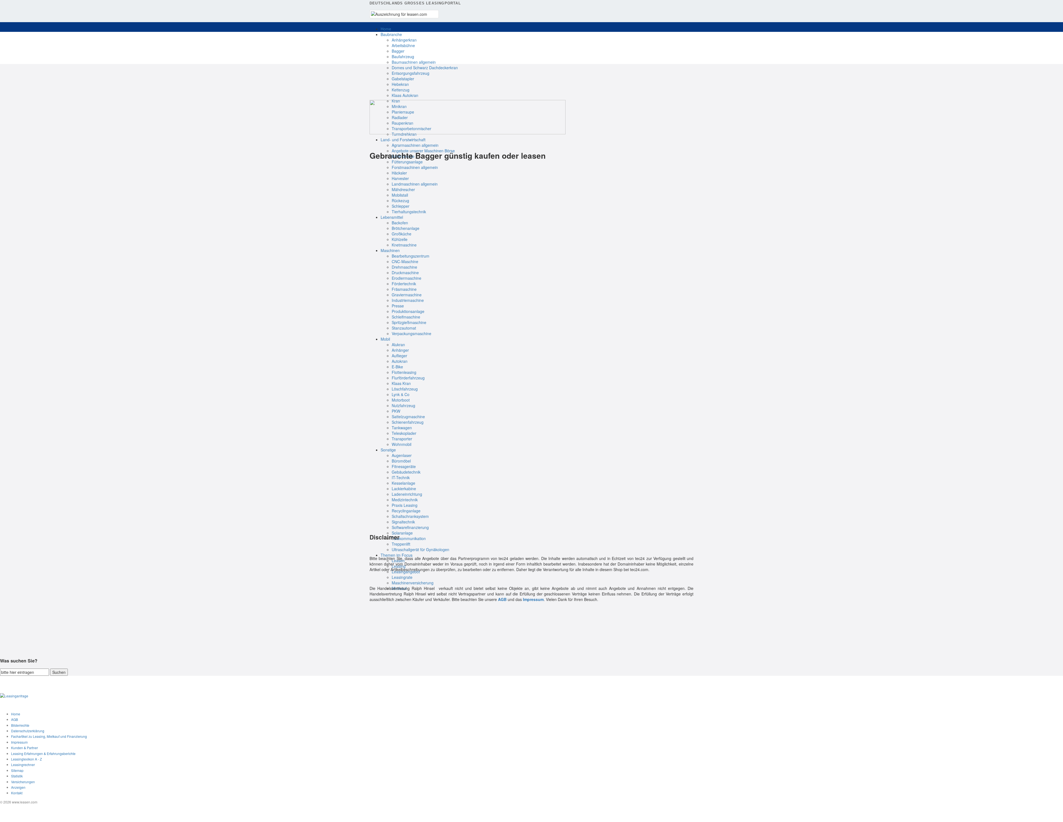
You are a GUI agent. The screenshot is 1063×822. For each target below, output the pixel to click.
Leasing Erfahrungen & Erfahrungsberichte (43, 753)
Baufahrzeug (403, 56)
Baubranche (391, 34)
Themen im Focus (396, 555)
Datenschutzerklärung (27, 730)
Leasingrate (402, 577)
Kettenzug (400, 90)
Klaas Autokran (405, 95)
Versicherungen (23, 781)
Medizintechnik (405, 499)
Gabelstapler (403, 78)
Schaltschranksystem (410, 516)
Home (386, 29)
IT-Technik (401, 477)
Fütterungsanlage (407, 162)
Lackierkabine (404, 488)
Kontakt (16, 792)
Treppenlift (401, 544)
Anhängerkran (404, 40)
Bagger (398, 51)
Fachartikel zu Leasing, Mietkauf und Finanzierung (49, 736)
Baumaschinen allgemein (414, 62)
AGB (14, 719)
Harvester (400, 178)
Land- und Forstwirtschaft (403, 139)
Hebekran (400, 84)
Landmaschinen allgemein (415, 184)
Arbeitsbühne (403, 45)
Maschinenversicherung (413, 582)
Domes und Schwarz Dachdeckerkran (425, 67)
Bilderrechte (20, 725)
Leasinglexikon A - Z (26, 759)
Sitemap (17, 770)
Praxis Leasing (404, 505)
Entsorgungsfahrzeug (410, 73)
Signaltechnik (403, 522)
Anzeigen (18, 787)
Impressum (19, 742)
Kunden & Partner (24, 747)
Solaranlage (402, 533)
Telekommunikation (409, 538)
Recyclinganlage (406, 510)
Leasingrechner (23, 764)
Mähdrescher (403, 189)
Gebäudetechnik (406, 472)
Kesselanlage (403, 483)
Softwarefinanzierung (410, 527)
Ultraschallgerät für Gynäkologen (420, 549)
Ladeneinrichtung (407, 494)
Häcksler (399, 173)
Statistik (17, 776)
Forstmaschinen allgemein (415, 167)
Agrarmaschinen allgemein (415, 145)
